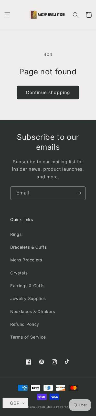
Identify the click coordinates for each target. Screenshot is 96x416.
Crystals (19, 272)
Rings (16, 234)
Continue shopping (48, 92)
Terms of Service (28, 337)
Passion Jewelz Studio (40, 407)
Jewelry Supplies (28, 298)
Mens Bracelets (26, 259)
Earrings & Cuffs (27, 285)
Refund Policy (24, 324)
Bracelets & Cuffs (28, 247)
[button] (7, 14)
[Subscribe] (79, 193)
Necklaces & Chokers (32, 311)
